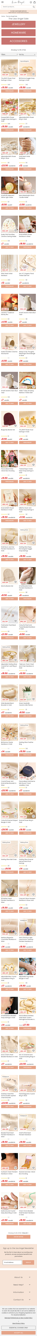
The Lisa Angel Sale (11, 16)
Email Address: (9, 1262)
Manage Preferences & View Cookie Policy (18, 1318)
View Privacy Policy (18, 1323)
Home (3, 16)
